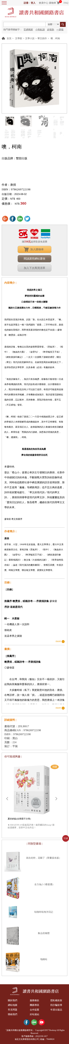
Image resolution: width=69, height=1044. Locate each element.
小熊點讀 (40, 29)
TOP (65, 838)
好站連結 (34, 1014)
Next (56, 798)
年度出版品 (56, 1009)
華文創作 (42, 38)
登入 (33, 3)
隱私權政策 (56, 1000)
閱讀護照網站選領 (34, 258)
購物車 (52, 3)
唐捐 (13, 184)
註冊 (26, 3)
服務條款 (34, 1000)
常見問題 (12, 1009)
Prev (7, 798)
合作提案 (34, 1009)
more (58, 641)
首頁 (9, 38)
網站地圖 (12, 1005)
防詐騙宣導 (56, 1005)
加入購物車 (37, 249)
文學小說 (29, 38)
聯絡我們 (12, 1014)
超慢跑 (50, 29)
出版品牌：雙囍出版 (14, 158)
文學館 (18, 38)
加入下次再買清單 (34, 268)
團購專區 (34, 1005)
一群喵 (59, 29)
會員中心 (43, 3)
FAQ (66, 3)
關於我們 (12, 1000)
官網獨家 (28, 29)
